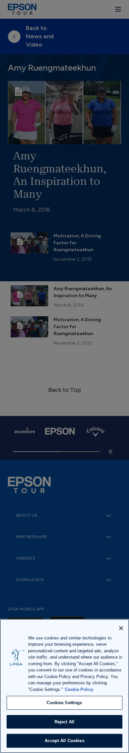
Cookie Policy (79, 689)
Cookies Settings (64, 702)
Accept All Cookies (64, 740)
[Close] (121, 628)
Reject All (64, 721)
